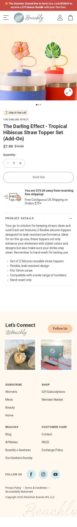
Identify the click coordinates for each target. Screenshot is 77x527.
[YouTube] (55, 474)
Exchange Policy (52, 450)
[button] (70, 18)
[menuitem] (60, 18)
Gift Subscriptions (53, 391)
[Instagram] (43, 474)
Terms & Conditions (36, 487)
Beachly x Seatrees (18, 450)
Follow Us (60, 328)
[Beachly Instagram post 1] (19, 354)
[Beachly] (28, 18)
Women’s (11, 391)
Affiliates (11, 442)
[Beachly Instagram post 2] (56, 354)
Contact (47, 434)
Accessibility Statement (19, 491)
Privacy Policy (13, 487)
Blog (8, 434)
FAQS (45, 442)
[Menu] (6, 17)
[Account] (60, 18)
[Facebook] (31, 474)
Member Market (52, 399)
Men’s (9, 399)
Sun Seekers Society (19, 458)
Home (9, 415)
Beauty (10, 407)
